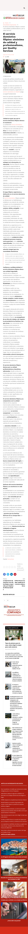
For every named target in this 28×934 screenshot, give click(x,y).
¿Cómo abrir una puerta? (14, 920)
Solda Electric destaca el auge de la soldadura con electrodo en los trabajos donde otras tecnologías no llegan (13, 795)
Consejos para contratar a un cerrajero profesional (14, 900)
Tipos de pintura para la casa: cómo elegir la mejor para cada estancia (13, 645)
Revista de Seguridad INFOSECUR (13, 930)
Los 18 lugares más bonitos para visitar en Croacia (14, 857)
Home (6, 23)
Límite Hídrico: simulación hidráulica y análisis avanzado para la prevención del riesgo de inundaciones (17, 719)
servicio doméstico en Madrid (11, 92)
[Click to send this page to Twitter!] (8, 574)
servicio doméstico (16, 124)
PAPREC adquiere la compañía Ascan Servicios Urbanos (14, 800)
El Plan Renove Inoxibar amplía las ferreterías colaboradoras (20, 582)
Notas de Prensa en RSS (8, 54)
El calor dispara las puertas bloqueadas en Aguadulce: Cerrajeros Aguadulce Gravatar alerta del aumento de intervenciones (17, 760)
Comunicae (10, 559)
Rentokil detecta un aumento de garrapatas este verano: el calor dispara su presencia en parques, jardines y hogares (12, 804)
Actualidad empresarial (9, 25)
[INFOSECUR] (14, 3)
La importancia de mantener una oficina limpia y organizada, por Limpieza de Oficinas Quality (8, 584)
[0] (3, 56)
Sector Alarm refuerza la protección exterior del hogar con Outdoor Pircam (17, 665)
